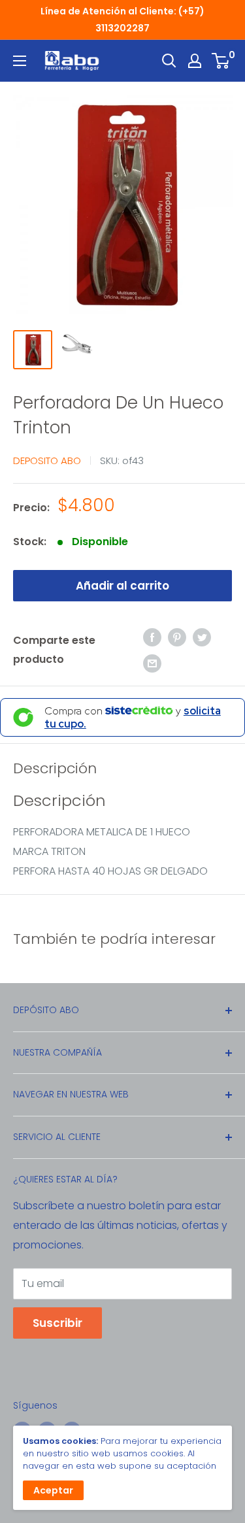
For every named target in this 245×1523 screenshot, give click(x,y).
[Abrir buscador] (169, 61)
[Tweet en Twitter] (202, 637)
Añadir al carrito (122, 586)
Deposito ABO (47, 460)
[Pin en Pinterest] (177, 637)
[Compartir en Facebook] (152, 637)
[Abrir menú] (19, 61)
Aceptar (53, 1490)
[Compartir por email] (152, 663)
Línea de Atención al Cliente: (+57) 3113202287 (122, 20)
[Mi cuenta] (194, 61)
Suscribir (57, 1323)
